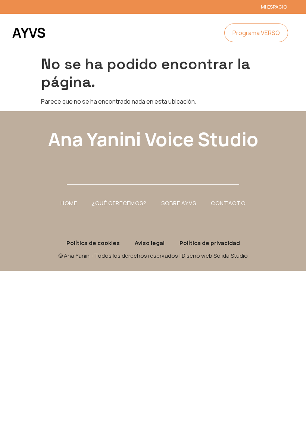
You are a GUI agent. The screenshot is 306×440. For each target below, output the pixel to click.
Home (68, 203)
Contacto (228, 203)
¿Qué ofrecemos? (119, 203)
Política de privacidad (209, 243)
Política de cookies (93, 243)
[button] (193, 33)
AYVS (29, 32)
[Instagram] (132, 161)
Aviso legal (150, 243)
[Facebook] (153, 161)
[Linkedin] (173, 161)
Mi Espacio (274, 6)
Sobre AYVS (178, 203)
